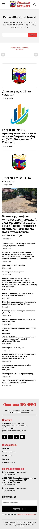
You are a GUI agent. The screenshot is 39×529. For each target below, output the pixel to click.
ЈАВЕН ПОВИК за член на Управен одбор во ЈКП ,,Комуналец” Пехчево (19, 381)
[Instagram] (10, 437)
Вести (4, 475)
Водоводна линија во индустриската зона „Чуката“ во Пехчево (18, 312)
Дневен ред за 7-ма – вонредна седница (17, 374)
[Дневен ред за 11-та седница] (19, 162)
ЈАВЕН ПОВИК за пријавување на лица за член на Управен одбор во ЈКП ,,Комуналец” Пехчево (19, 136)
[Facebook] (4, 437)
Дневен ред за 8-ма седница (13, 348)
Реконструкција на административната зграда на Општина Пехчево (17, 294)
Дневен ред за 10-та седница (13, 265)
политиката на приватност (26, 514)
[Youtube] (22, 437)
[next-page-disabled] (36, 55)
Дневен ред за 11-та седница (16, 179)
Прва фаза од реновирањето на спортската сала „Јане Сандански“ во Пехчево (19, 303)
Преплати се (18, 509)
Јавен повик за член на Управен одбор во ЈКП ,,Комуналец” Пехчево (18, 245)
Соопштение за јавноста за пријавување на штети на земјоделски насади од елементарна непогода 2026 (19, 356)
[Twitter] (16, 437)
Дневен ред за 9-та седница (13, 272)
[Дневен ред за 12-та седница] (19, 75)
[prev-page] (3, 55)
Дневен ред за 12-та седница (16, 93)
